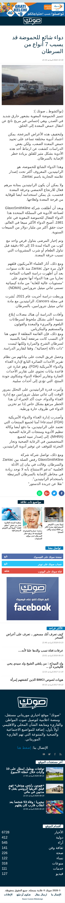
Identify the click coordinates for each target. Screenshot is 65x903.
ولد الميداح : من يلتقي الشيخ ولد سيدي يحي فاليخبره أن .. (35, 665)
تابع (5, 556)
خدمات (58, 868)
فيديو (59, 874)
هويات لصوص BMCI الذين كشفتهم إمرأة (36, 679)
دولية (59, 837)
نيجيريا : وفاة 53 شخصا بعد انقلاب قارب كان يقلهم (26, 803)
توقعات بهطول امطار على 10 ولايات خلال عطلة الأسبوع (25, 770)
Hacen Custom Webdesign (32, 899)
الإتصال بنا (56, 894)
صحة (59, 853)
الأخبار (58, 832)
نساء (60, 858)
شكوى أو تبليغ (24, 894)
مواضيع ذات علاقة (30, 501)
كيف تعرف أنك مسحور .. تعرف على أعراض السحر (34, 636)
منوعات (57, 863)
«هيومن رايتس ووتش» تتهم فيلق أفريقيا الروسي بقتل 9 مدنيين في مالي (26, 789)
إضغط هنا (24, 748)
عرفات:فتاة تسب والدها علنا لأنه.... (40, 650)
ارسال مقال (41, 894)
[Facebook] (55, 754)
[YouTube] (44, 754)
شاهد (6, 570)
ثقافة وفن (56, 848)
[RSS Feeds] (60, 754)
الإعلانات (8, 894)
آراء (60, 842)
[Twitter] (49, 754)
